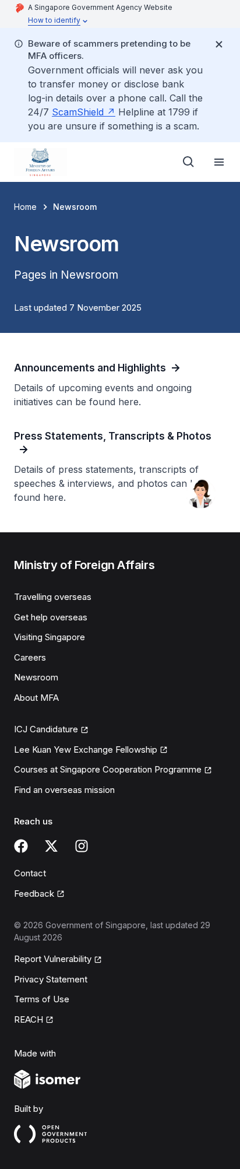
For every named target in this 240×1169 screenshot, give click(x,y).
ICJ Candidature (51, 730)
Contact (30, 873)
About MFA (36, 697)
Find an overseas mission (64, 789)
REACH (34, 1020)
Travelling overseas (52, 596)
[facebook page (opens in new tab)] (21, 846)
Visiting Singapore (49, 637)
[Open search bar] (189, 162)
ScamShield (83, 112)
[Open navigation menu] (219, 162)
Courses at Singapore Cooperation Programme (108, 770)
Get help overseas (50, 617)
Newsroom (36, 677)
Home (25, 207)
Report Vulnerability (52, 959)
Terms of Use (41, 999)
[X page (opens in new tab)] (51, 846)
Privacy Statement (50, 979)
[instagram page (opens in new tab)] (82, 846)
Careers (30, 657)
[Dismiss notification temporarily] (219, 44)
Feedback (39, 894)
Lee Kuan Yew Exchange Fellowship (85, 750)
